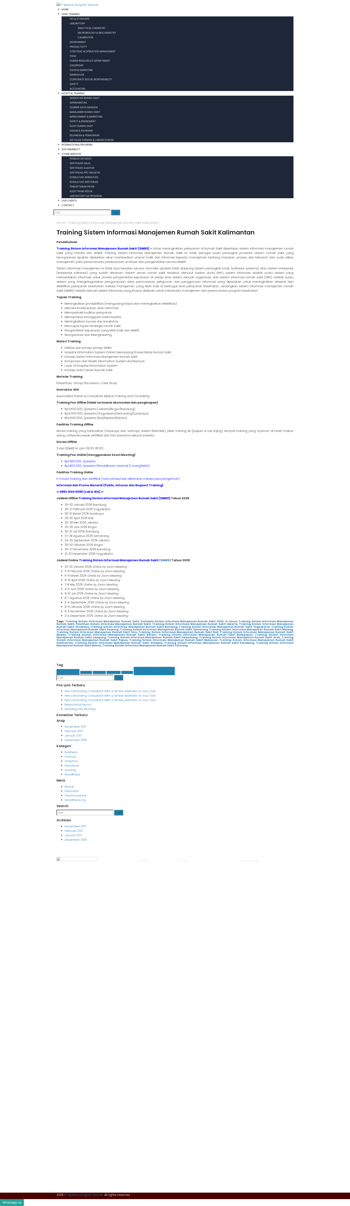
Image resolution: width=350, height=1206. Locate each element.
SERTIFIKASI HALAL (80, 163)
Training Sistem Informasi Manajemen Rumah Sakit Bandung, (134, 627)
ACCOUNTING (77, 88)
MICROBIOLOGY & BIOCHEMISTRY (97, 32)
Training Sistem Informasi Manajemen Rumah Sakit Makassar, (174, 640)
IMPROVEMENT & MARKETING (86, 116)
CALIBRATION (85, 37)
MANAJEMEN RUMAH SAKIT (85, 112)
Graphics (99, 672)
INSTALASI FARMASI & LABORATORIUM (92, 140)
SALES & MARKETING (81, 70)
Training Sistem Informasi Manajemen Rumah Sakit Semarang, (164, 629)
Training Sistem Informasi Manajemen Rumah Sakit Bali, (179, 632)
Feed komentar (76, 796)
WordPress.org (75, 800)
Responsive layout (78, 705)
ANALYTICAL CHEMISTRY (92, 28)
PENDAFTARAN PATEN (82, 186)
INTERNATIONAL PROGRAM (77, 144)
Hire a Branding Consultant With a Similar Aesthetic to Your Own (110, 691)
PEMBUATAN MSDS (81, 158)
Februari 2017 (74, 731)
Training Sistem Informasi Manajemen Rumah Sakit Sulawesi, (119, 643)
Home (61, 223)
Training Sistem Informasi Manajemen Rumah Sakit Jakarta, (195, 624)
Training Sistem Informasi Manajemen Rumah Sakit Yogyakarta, (224, 627)
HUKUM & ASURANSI (81, 130)
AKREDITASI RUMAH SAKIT (85, 98)
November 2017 (75, 727)
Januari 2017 (73, 736)
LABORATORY (77, 23)
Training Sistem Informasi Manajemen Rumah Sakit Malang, (251, 629)
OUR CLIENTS (69, 200)
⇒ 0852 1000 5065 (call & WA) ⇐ (80, 492)
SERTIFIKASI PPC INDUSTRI (85, 172)
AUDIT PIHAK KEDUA (81, 191)
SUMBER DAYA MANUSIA (84, 107)
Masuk (69, 787)
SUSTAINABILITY (71, 149)
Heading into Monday (80, 709)
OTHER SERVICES (71, 154)
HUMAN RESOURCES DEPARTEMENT (90, 60)
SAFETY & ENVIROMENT (83, 121)
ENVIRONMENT (78, 42)
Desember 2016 (76, 740)
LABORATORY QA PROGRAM (86, 196)
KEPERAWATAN (78, 102)
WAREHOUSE (77, 74)
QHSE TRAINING (71, 14)
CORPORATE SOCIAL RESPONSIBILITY (91, 79)
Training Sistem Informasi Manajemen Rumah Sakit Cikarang (145, 645)
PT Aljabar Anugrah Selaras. (84, 1195)
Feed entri (72, 791)
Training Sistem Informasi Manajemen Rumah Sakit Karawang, (209, 643)
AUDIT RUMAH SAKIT (81, 126)
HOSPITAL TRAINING (73, 93)
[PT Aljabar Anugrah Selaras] (77, 5)
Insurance (114, 672)
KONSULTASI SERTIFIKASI (84, 182)
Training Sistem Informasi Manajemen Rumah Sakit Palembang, (152, 637)
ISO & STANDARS (80, 18)
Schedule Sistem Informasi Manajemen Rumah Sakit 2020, (182, 621)
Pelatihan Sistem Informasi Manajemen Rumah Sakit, (113, 624)
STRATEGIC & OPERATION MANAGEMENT (93, 51)
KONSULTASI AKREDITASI (84, 177)
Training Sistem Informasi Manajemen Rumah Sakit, (102, 621)
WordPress (154, 671)
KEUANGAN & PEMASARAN (84, 135)
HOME (65, 9)
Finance (86, 672)
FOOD (73, 56)
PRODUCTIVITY (78, 46)
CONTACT (68, 205)
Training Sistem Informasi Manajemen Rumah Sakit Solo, (97, 632)
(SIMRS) (165, 560)
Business (68, 672)
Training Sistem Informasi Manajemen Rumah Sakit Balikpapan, (205, 634)
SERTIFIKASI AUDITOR (82, 168)
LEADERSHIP (76, 65)
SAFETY (74, 84)
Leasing (127, 672)
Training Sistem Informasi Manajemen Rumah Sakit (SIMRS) (103, 248)
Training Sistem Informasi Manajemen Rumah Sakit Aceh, (240, 637)
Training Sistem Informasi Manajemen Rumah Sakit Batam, (112, 634)
